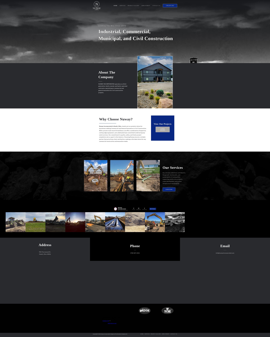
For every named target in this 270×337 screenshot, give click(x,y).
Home (142, 334)
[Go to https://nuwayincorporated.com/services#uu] (148, 175)
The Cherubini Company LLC (121, 334)
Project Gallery (156, 334)
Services (147, 334)
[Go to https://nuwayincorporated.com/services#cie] (95, 175)
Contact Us (173, 334)
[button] (170, 5)
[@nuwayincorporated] (115, 208)
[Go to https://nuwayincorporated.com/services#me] (122, 175)
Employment (165, 334)
